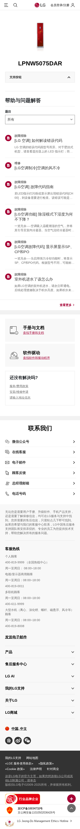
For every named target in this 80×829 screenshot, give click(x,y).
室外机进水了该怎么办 (34, 279)
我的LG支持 (13, 758)
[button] (40, 664)
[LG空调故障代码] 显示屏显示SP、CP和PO (44, 249)
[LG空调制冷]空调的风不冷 (37, 168)
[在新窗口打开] (9, 740)
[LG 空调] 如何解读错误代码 (38, 140)
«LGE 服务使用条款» (19, 763)
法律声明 (36, 769)
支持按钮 (16, 77)
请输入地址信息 (20, 397)
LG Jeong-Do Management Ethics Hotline (43, 821)
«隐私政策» (46, 763)
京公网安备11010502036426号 (36, 810)
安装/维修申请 (19, 391)
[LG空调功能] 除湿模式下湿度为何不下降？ (44, 216)
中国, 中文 (19, 728)
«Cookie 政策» (15, 769)
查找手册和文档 (33, 332)
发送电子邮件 (16, 637)
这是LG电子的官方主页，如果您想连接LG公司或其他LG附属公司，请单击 (39, 778)
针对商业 (53, 769)
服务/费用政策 (19, 386)
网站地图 (32, 758)
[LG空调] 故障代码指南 (34, 187)
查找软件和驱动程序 (36, 358)
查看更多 (66, 305)
